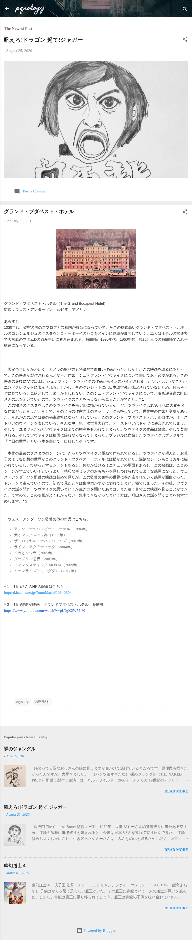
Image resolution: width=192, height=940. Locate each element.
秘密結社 (42, 702)
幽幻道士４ (15, 865)
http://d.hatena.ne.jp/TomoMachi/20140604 (38, 593)
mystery (22, 702)
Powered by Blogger (99, 931)
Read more (176, 791)
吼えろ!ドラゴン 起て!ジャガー (43, 40)
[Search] (185, 10)
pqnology (30, 8)
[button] (185, 40)
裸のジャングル (20, 748)
